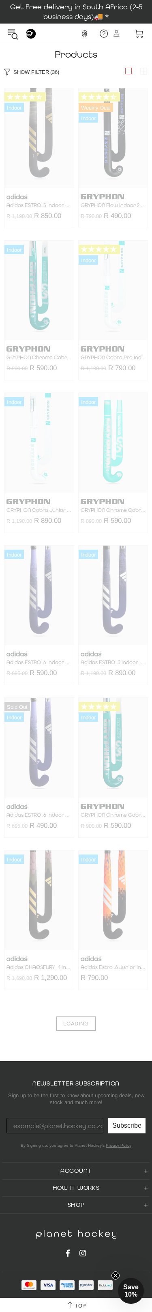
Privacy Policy (118, 1145)
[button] (131, 1291)
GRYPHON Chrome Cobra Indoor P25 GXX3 (39, 357)
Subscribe (126, 1125)
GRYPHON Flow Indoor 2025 (113, 205)
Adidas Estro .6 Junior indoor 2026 (113, 967)
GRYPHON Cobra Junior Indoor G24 (39, 510)
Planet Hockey (31, 34)
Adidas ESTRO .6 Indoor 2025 (39, 815)
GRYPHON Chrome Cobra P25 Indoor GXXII (113, 510)
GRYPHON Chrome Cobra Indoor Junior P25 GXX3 (113, 815)
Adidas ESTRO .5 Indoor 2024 (39, 205)
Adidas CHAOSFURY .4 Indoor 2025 (39, 967)
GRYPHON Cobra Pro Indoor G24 (113, 357)
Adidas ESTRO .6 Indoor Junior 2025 (39, 662)
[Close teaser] (115, 1275)
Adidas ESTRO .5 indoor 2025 (113, 662)
